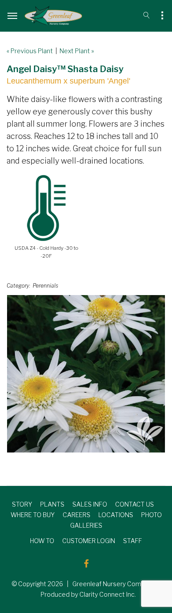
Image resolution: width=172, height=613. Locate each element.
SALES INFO (89, 504)
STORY (22, 504)
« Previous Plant (30, 51)
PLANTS (52, 504)
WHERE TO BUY (33, 514)
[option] (86, 373)
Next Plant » (77, 51)
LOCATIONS (115, 514)
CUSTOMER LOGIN (88, 540)
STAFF (132, 540)
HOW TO (42, 540)
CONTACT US (134, 504)
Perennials (45, 285)
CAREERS (76, 514)
